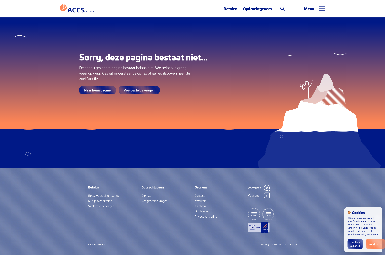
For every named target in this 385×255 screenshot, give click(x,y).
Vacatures (254, 188)
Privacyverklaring (206, 216)
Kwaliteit (200, 201)
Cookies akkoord (355, 244)
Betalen (230, 8)
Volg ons (253, 195)
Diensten (147, 196)
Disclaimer (201, 211)
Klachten (200, 206)
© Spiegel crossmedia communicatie (279, 244)
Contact (200, 196)
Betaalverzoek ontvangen (104, 196)
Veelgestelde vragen (139, 90)
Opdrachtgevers (257, 8)
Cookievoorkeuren (97, 244)
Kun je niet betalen (100, 201)
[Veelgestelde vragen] (282, 9)
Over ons (201, 187)
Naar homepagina (97, 90)
